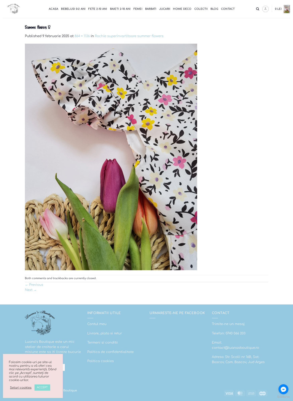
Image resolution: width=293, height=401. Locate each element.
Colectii (201, 9)
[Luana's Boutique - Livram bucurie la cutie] (23, 9)
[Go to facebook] (283, 389)
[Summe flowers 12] (111, 157)
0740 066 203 (235, 333)
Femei (138, 9)
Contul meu (96, 324)
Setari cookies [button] (20, 387)
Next (31, 290)
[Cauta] (257, 9)
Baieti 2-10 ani (120, 9)
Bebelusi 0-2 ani (73, 9)
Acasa (53, 9)
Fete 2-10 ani (97, 9)
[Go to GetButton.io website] (283, 397)
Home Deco (182, 9)
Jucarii (164, 9)
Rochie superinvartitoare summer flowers (129, 36)
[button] (265, 9)
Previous (34, 285)
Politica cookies (100, 361)
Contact (228, 9)
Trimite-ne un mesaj (228, 324)
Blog (214, 9)
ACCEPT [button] (42, 387)
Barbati (150, 9)
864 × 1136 (82, 36)
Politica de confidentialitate (110, 352)
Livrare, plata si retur (104, 333)
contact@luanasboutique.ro (235, 348)
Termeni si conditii (102, 342)
